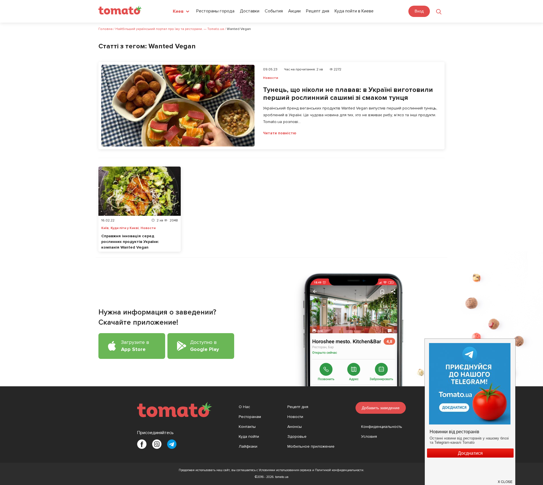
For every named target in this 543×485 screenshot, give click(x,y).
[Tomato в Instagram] (156, 444)
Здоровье (297, 436)
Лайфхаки (248, 446)
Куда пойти (249, 436)
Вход (419, 11)
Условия (369, 436)
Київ (105, 228)
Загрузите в (135, 345)
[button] (505, 479)
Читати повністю (279, 133)
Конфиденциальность (381, 426)
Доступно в (204, 345)
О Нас (244, 406)
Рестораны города (215, 11)
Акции (294, 11)
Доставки (249, 11)
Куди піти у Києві (125, 228)
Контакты (247, 426)
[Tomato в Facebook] (141, 444)
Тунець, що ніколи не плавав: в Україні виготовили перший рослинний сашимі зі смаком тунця (348, 94)
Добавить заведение (381, 408)
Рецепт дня (317, 11)
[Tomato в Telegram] (171, 444)
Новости (270, 78)
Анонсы (294, 426)
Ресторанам (250, 416)
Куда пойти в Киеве (354, 11)
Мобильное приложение (311, 446)
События (274, 11)
